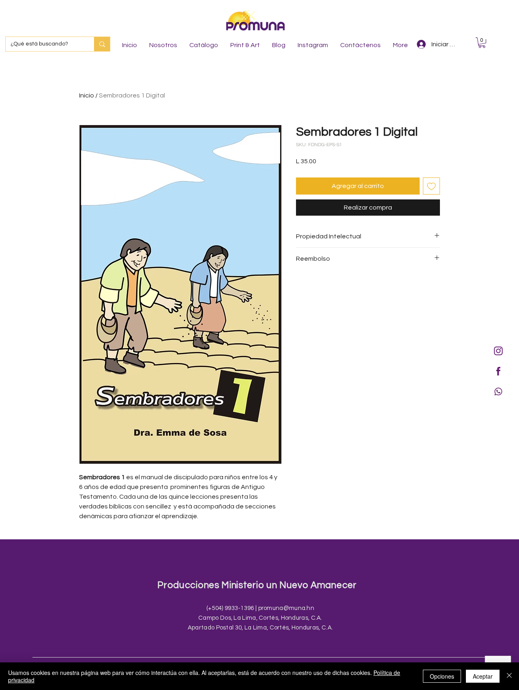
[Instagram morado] (498, 351)
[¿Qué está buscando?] (102, 44)
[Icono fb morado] (498, 371)
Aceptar (483, 676)
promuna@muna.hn (286, 608)
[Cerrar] (509, 676)
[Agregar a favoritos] (431, 186)
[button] (482, 42)
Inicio (86, 95)
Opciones (442, 676)
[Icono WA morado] (498, 391)
